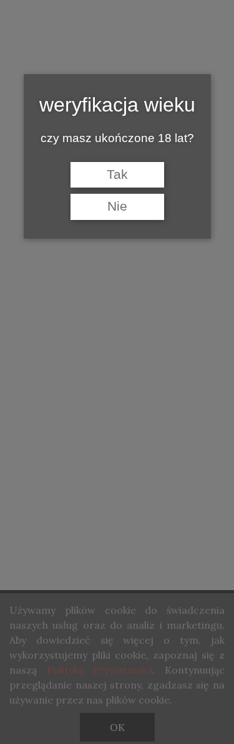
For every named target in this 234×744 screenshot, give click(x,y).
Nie (117, 206)
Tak (117, 174)
